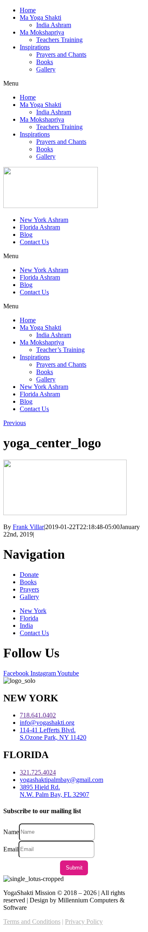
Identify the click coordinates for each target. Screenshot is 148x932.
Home (28, 10)
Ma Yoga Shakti (40, 17)
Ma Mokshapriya (42, 32)
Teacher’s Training (60, 349)
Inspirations (35, 47)
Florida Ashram (40, 227)
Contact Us (34, 241)
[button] (74, 83)
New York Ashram (44, 219)
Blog (26, 234)
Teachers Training (59, 39)
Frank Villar (28, 526)
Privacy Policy (84, 921)
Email (10, 848)
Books (44, 61)
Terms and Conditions (31, 921)
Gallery (46, 69)
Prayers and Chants (61, 54)
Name (11, 831)
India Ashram (53, 24)
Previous (14, 422)
